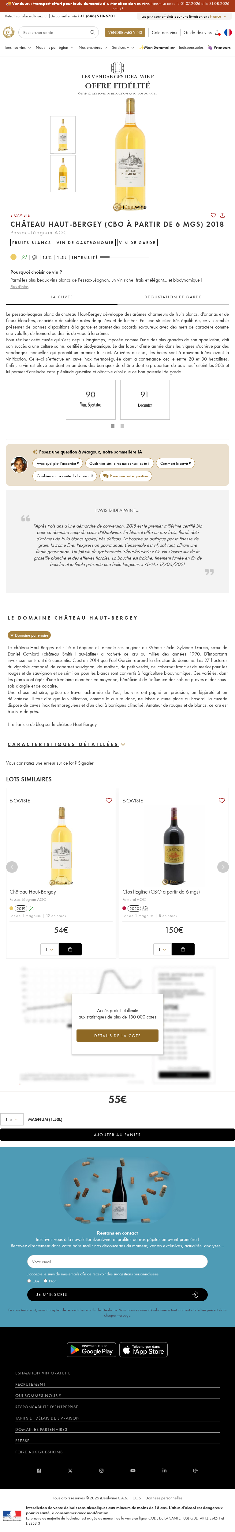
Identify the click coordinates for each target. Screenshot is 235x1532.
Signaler (86, 763)
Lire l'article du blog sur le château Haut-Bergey (52, 724)
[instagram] (101, 1470)
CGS (136, 1498)
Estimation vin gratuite (43, 1373)
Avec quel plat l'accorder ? (58, 463)
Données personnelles (163, 1498)
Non (53, 1281)
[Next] (223, 867)
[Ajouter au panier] (70, 949)
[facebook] (39, 1470)
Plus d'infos (19, 286)
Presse (22, 1440)
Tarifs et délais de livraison (47, 1418)
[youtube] (133, 1470)
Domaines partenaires (41, 1429)
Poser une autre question (129, 475)
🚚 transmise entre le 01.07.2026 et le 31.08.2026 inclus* (117, 6)
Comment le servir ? (175, 463)
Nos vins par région (52, 47)
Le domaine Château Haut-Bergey (73, 618)
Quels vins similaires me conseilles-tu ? (119, 463)
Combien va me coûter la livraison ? (65, 475)
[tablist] (117, 297)
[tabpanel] (117, 342)
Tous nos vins (15, 47)
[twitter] (70, 1470)
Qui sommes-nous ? (38, 1395)
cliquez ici (39, 16)
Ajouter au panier (117, 1134)
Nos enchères (90, 47)
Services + (120, 47)
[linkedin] (164, 1470)
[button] (126, 154)
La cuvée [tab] (62, 297)
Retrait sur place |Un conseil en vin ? (60, 16)
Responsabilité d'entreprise (46, 1406)
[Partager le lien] (222, 215)
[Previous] (12, 867)
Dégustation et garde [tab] (173, 297)
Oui (35, 1281)
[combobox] (218, 16)
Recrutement (30, 1384)
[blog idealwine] (195, 1470)
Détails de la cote (117, 1035)
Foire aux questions (39, 1452)
